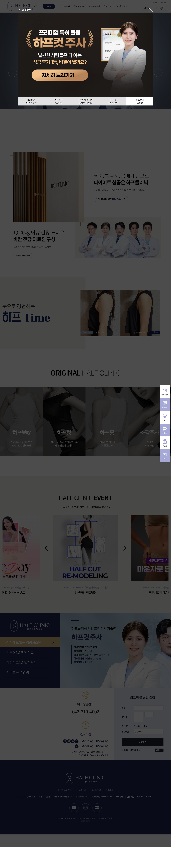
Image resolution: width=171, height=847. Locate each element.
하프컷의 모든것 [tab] (140, 101)
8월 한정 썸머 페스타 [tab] (31, 101)
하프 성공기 (164, 395)
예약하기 (164, 459)
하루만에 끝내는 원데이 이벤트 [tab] (85, 101)
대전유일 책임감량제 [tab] (113, 101)
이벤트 (165, 446)
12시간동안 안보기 (25, 9)
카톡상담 (164, 433)
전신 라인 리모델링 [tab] (58, 101)
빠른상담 (164, 407)
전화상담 (164, 420)
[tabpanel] (85, 55)
